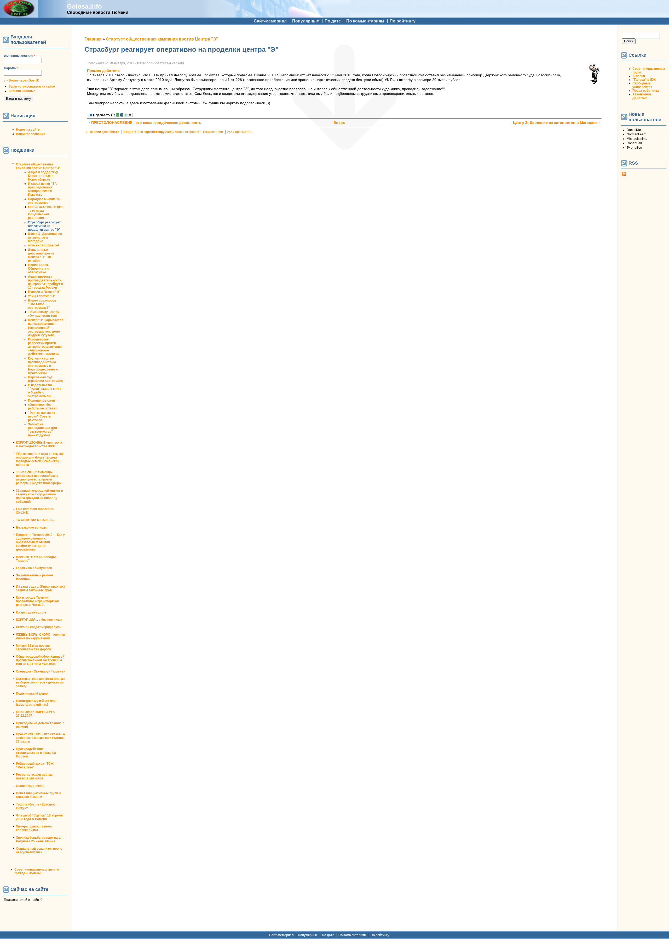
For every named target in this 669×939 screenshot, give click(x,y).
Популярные (305, 21)
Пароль (11, 68)
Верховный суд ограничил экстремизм (46, 379)
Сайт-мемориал (270, 21)
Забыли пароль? (22, 91)
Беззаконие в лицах (31, 527)
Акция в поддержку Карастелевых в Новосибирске (43, 175)
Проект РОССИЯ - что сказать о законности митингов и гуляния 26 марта (40, 737)
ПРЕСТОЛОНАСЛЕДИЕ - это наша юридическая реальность (46, 212)
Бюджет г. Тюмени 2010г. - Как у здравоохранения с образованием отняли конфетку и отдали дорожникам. (40, 542)
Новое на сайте (28, 129)
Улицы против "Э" (42, 296)
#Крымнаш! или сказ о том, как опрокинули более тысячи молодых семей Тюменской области (40, 459)
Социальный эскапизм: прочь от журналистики (39, 850)
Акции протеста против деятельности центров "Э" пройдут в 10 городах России (45, 282)
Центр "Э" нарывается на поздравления (45, 322)
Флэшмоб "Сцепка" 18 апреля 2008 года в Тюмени (39, 817)
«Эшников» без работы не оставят (42, 406)
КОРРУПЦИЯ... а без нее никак (39, 620)
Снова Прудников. (30, 786)
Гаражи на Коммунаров (34, 568)
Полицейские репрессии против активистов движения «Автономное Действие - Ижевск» (45, 347)
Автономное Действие (641, 96)
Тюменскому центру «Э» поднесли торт (43, 313)
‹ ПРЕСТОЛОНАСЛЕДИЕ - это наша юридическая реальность (145, 123)
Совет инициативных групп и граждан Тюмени (38, 795)
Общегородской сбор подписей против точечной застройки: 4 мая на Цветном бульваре (40, 660)
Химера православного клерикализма (34, 828)
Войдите (130, 132)
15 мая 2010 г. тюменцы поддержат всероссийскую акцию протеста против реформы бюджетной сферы (38, 477)
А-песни (638, 76)
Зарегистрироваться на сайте (32, 86)
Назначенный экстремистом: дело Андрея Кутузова (44, 331)
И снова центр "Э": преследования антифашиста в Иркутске (42, 189)
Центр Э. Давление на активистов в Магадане (45, 237)
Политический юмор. (32, 693)
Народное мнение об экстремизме (44, 201)
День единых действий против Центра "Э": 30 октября (41, 255)
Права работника (645, 90)
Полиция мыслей (41, 400)
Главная (92, 39)
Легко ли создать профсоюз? (38, 627)
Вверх (339, 123)
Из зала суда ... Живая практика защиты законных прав (40, 588)
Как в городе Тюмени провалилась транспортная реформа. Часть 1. (37, 601)
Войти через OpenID (24, 80)
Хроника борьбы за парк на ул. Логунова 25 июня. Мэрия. (39, 839)
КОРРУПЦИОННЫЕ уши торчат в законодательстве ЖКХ (40, 444)
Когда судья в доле (31, 612)
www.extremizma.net (43, 245)
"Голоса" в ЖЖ (644, 80)
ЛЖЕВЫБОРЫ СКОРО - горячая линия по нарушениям (40, 636)
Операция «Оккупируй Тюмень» (40, 671)
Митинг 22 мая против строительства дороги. (33, 647)
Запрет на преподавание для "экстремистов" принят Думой (42, 429)
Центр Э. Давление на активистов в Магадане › (556, 123)
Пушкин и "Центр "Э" (44, 292)
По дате (333, 21)
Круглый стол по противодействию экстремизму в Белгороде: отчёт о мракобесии (43, 366)
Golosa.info (84, 6)
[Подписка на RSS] (624, 175)
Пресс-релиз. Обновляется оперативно (38, 268)
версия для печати (104, 132)
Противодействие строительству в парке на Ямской (36, 752)
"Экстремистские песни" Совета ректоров (41, 416)
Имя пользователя (19, 56)
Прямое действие (103, 71)
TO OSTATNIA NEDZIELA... (35, 520)
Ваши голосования (30, 134)
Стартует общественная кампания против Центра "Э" (38, 166)
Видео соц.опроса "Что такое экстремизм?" (42, 304)
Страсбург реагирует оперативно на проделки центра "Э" (44, 226)
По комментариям (365, 21)
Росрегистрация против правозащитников (34, 776)
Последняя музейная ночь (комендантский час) (36, 702)
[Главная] (19, 15)
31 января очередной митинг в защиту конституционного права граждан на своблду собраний (39, 496)
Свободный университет (642, 85)
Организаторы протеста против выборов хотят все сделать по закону (40, 682)
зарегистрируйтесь (159, 132)
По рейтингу (403, 21)
